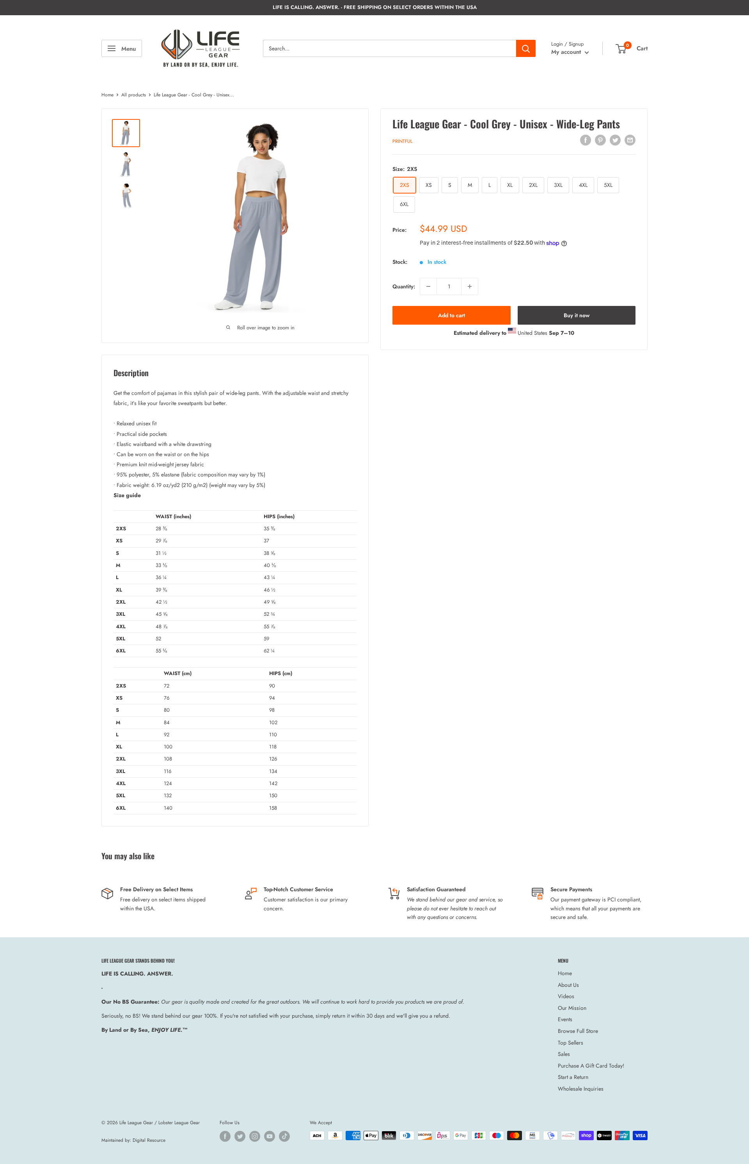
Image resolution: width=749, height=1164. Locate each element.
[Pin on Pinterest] (600, 140)
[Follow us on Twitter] (239, 1136)
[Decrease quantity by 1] (428, 286)
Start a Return (573, 1077)
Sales (564, 1054)
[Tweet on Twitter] (615, 140)
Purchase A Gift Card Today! (591, 1066)
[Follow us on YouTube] (269, 1136)
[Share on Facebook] (585, 140)
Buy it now (576, 315)
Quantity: (403, 286)
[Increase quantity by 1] (469, 286)
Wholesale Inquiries (580, 1089)
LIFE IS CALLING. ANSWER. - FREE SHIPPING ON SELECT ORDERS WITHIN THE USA (375, 7)
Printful (402, 140)
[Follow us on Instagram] (254, 1136)
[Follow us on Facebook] (225, 1136)
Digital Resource (149, 1140)
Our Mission (572, 1008)
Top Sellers (570, 1043)
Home (107, 94)
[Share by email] (630, 140)
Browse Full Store (578, 1031)
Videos (566, 996)
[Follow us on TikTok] (284, 1136)
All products (133, 94)
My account (567, 52)
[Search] (526, 48)
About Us (568, 985)
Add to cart (451, 315)
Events (565, 1019)
